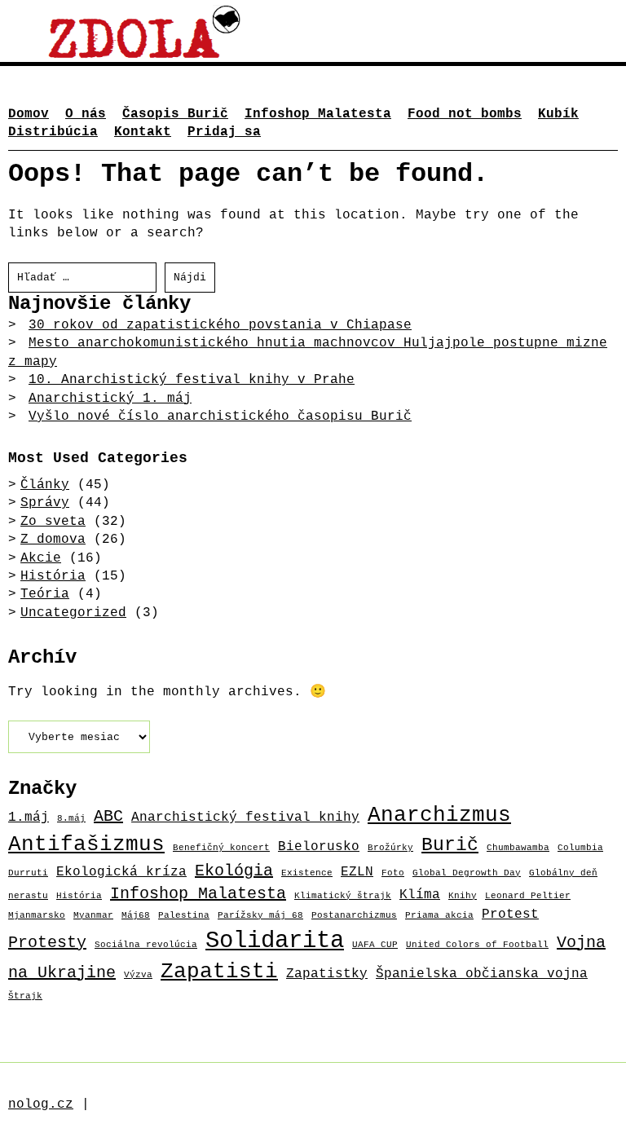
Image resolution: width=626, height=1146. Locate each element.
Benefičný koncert (221, 848)
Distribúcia (53, 132)
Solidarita (274, 941)
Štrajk (25, 996)
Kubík (558, 114)
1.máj (28, 817)
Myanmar (93, 915)
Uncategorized (73, 613)
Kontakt (142, 132)
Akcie (40, 558)
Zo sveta (53, 521)
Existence (307, 873)
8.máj (71, 818)
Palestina (183, 915)
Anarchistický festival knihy (245, 817)
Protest (510, 914)
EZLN (357, 871)
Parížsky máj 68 (260, 915)
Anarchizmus (439, 815)
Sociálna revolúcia (146, 945)
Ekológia (234, 871)
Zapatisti (219, 972)
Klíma (419, 894)
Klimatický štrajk (342, 896)
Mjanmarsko (36, 915)
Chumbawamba (518, 848)
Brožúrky (390, 848)
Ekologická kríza (121, 871)
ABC (108, 816)
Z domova (53, 539)
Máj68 (135, 915)
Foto (392, 873)
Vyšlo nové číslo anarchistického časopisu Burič (220, 416)
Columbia (580, 848)
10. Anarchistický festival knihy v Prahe (192, 379)
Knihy (462, 896)
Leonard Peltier (528, 896)
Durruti (28, 873)
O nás (85, 114)
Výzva (138, 975)
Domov (28, 114)
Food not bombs (465, 114)
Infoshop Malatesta (318, 114)
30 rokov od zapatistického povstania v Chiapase (220, 325)
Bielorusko (318, 846)
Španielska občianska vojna (482, 973)
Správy (44, 503)
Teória (44, 594)
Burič (449, 845)
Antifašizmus (86, 845)
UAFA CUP (375, 945)
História (53, 576)
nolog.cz (40, 1104)
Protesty (47, 942)
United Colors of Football (477, 945)
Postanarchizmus (354, 915)
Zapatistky (327, 973)
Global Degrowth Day (466, 873)
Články (44, 485)
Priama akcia (439, 915)
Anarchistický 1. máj (110, 398)
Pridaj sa (224, 132)
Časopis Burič (175, 114)
